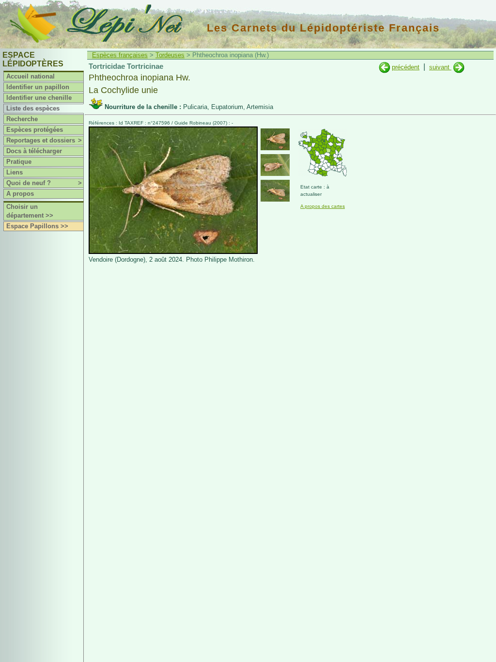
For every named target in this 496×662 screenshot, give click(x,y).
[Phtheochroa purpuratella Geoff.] (459, 67)
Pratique (18, 161)
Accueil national (30, 76)
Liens (14, 172)
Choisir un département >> (29, 211)
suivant (440, 67)
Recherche (22, 119)
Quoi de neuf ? (44, 183)
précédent (405, 67)
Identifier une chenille (39, 97)
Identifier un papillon (37, 87)
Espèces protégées (34, 129)
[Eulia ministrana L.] (384, 67)
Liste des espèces (33, 108)
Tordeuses (170, 55)
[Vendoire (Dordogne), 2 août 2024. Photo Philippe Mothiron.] (173, 251)
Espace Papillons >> (37, 226)
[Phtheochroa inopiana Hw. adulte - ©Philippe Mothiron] (275, 139)
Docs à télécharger (34, 151)
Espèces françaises (120, 55)
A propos (20, 193)
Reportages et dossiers (44, 140)
